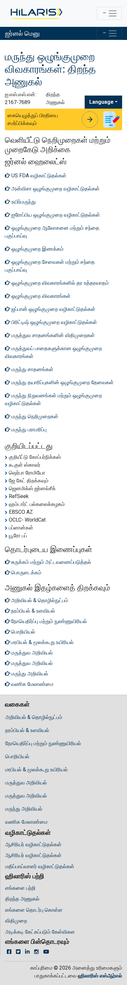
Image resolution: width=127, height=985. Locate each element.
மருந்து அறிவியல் (23, 809)
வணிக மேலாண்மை (26, 822)
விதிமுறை (16, 921)
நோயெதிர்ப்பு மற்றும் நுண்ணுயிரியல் (43, 743)
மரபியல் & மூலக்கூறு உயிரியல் (36, 769)
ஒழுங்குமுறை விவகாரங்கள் (40, 296)
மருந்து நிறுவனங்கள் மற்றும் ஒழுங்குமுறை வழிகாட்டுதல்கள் (53, 399)
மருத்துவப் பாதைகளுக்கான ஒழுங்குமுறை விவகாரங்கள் (53, 352)
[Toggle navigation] (109, 13)
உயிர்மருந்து (23, 202)
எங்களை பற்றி (20, 888)
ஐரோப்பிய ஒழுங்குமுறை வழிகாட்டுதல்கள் (55, 215)
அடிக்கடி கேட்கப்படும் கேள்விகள (40, 932)
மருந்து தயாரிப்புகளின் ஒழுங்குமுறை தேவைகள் (62, 382)
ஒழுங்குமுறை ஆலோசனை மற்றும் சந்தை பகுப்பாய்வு (52, 232)
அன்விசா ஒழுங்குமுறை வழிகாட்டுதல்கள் (55, 189)
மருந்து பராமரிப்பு (28, 429)
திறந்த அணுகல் (22, 899)
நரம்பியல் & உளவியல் (27, 730)
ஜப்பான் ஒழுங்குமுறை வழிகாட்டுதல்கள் (52, 309)
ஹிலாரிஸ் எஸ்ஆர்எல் (100, 976)
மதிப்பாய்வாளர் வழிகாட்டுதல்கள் (39, 866)
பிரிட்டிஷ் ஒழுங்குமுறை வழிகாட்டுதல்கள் (53, 322)
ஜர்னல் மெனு (22, 33)
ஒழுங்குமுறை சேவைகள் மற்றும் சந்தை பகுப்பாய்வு (50, 266)
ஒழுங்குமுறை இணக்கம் (37, 249)
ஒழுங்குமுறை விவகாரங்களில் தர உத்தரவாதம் (59, 283)
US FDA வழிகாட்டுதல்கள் (38, 175)
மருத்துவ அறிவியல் (26, 782)
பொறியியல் (17, 756)
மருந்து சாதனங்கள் (31, 369)
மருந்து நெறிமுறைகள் (34, 416)
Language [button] (101, 102)
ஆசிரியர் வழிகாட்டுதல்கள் (33, 844)
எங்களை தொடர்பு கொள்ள (34, 910)
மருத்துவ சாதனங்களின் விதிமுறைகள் (52, 335)
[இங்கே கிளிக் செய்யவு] (36, 13)
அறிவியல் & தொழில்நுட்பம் (33, 717)
